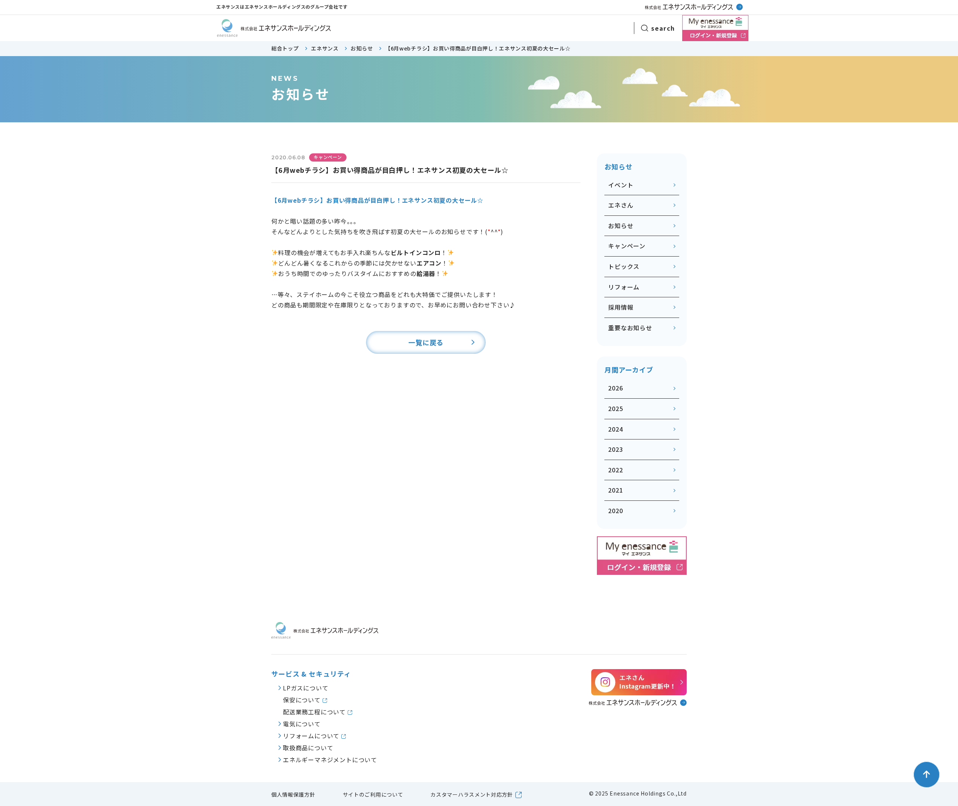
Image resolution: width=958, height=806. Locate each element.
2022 (615, 469)
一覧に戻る (425, 342)
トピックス (624, 266)
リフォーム (624, 286)
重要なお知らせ (630, 327)
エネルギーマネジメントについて (330, 759)
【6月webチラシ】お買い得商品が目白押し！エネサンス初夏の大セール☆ (377, 200)
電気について (302, 723)
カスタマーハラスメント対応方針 (471, 794)
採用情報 (620, 307)
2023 (615, 449)
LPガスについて (305, 687)
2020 (615, 510)
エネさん (620, 204)
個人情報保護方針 (293, 794)
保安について (303, 699)
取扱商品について (308, 747)
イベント (620, 184)
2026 (615, 387)
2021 (615, 489)
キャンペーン (627, 245)
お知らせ (620, 225)
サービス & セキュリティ (311, 673)
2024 (615, 429)
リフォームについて (312, 735)
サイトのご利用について (373, 794)
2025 (615, 408)
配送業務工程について (315, 711)
